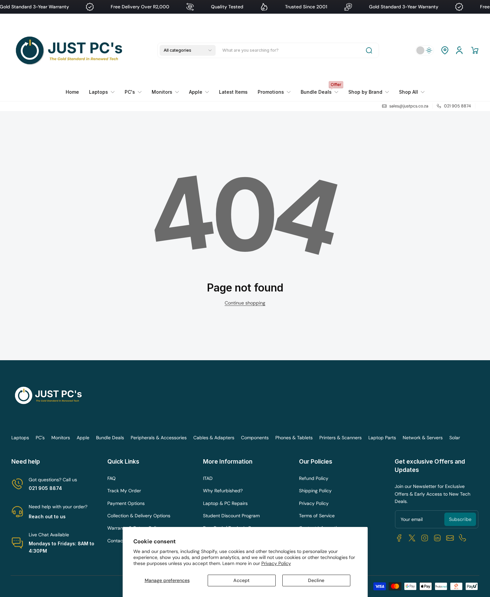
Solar (454, 438)
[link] (274, 92)
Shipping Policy (315, 491)
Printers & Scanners (340, 438)
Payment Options (126, 503)
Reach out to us (47, 516)
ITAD (208, 478)
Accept (241, 580)
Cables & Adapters (213, 438)
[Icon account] (459, 50)
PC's (40, 438)
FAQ (111, 478)
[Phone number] (463, 538)
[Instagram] (425, 538)
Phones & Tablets (294, 438)
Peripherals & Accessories (159, 438)
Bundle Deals (110, 438)
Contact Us (119, 541)
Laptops (20, 438)
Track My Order (124, 491)
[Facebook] (399, 538)
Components (255, 438)
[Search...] (369, 50)
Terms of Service (317, 516)
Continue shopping (245, 303)
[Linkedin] (437, 538)
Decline (316, 580)
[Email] (450, 538)
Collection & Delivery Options (138, 516)
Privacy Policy (276, 563)
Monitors (60, 438)
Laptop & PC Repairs (225, 503)
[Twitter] (412, 538)
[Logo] (71, 50)
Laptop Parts (382, 438)
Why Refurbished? (223, 491)
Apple (83, 438)
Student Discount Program (231, 516)
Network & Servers (423, 438)
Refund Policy (313, 478)
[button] (188, 50)
